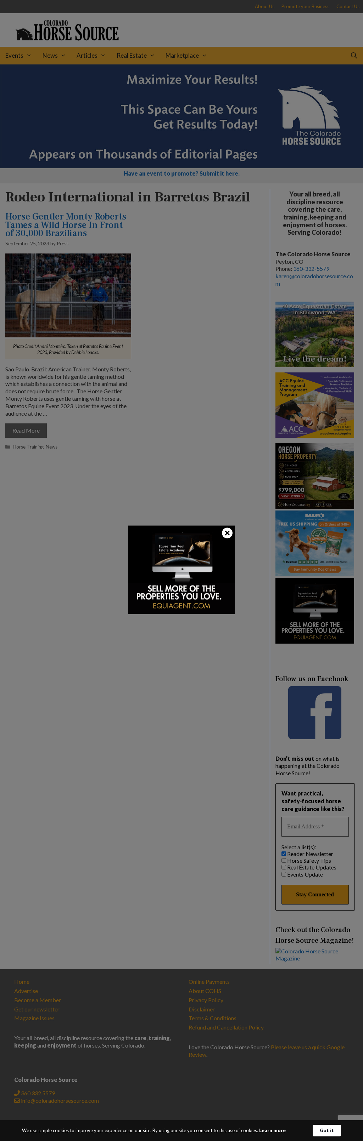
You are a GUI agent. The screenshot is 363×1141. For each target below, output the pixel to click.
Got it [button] (327, 1130)
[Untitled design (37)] (181, 611)
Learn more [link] (272, 1130)
